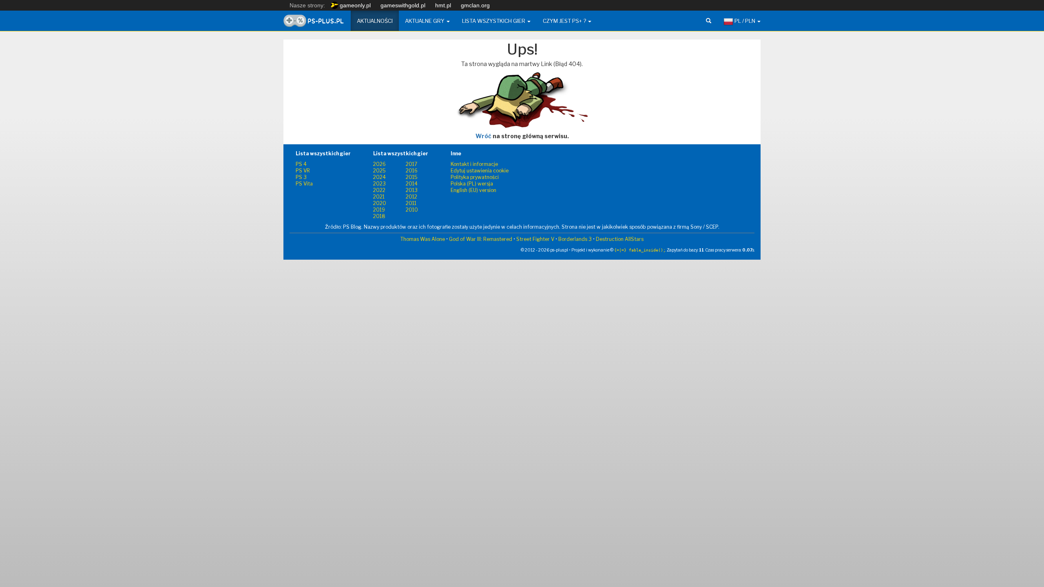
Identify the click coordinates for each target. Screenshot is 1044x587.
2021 (379, 197)
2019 (379, 210)
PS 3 (301, 177)
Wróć (483, 135)
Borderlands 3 (575, 239)
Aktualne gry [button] (425, 21)
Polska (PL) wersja (472, 184)
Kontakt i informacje (474, 164)
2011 (411, 203)
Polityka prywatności (475, 177)
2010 (412, 210)
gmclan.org (475, 5)
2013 (412, 190)
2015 (412, 177)
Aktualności (375, 21)
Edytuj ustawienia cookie (480, 171)
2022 (379, 190)
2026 (379, 164)
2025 (379, 171)
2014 (412, 184)
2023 (379, 184)
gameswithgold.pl (402, 5)
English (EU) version (473, 190)
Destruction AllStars (620, 239)
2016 (412, 171)
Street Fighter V (535, 239)
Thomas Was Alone (422, 239)
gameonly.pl (354, 5)
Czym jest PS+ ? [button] (565, 21)
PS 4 (301, 164)
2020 (379, 203)
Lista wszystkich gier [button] (494, 21)
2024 (379, 177)
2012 (411, 197)
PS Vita (304, 184)
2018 (379, 216)
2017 (411, 164)
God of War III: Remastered (480, 239)
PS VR (303, 171)
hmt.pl (443, 5)
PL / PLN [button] (744, 21)
